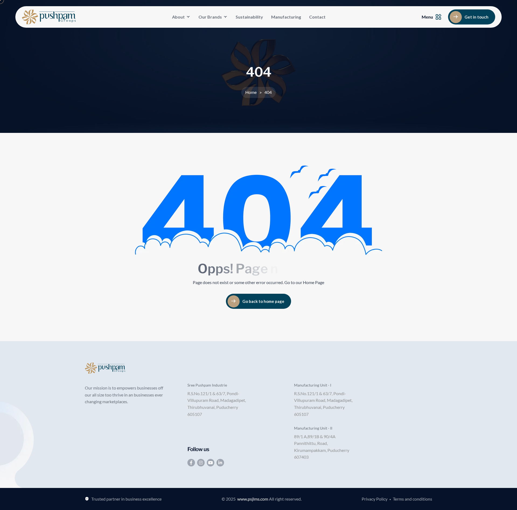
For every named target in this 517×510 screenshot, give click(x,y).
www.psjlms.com (252, 498)
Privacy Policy (374, 498)
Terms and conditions (412, 498)
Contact (317, 16)
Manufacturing (286, 16)
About (178, 16)
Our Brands (210, 16)
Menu (427, 16)
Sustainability (249, 16)
